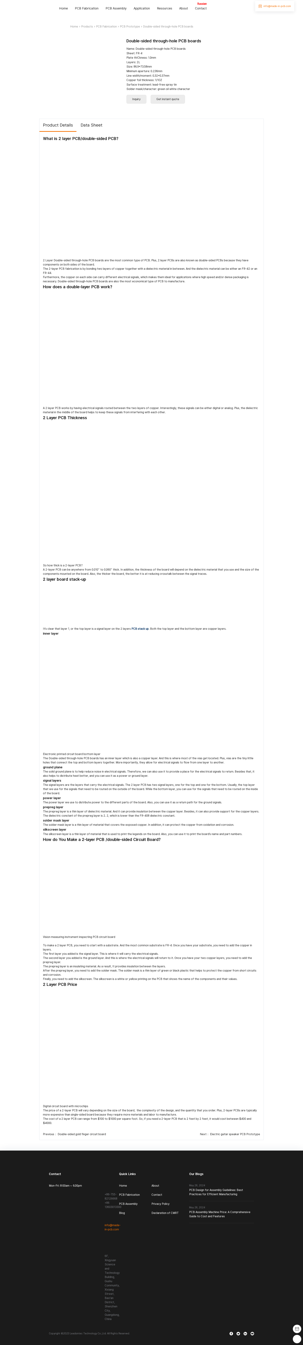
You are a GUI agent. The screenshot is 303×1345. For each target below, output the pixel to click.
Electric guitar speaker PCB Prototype (235, 1134)
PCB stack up (140, 628)
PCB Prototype (130, 26)
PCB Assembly (116, 8)
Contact (201, 8)
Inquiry (136, 99)
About (183, 8)
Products (87, 26)
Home (63, 8)
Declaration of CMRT (165, 1213)
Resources (164, 8)
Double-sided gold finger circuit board (82, 1134)
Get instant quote (167, 99)
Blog (122, 1213)
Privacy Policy (161, 1204)
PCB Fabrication (87, 8)
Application (142, 8)
